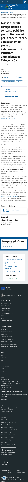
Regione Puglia (5, 1)
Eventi (2, 371)
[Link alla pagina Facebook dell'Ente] (2, 462)
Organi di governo (5, 311)
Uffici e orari (4, 397)
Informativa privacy (6, 440)
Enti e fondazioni (5, 308)
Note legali (4, 442)
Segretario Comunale (6, 321)
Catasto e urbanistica (6, 337)
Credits (9, 472)
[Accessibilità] (4, 478)
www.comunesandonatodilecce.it (9, 196)
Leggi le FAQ (4, 449)
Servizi (18, 470)
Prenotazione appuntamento (8, 452)
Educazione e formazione (7, 339)
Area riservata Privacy (6, 432)
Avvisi (11, 12)
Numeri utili (4, 399)
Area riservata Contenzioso (8, 435)
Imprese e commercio (6, 342)
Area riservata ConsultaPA (7, 437)
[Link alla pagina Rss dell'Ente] (7, 462)
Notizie (3, 355)
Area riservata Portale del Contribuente (11, 430)
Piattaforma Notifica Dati (7, 425)
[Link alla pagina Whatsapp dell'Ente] (5, 462)
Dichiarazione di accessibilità (8, 445)
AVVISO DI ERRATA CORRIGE (8, 118)
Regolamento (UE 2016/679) (8, 422)
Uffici (2, 318)
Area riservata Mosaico (7, 427)
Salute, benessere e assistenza (9, 344)
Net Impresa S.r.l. (17, 477)
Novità (6, 12)
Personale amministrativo (7, 313)
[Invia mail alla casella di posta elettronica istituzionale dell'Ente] (12, 391)
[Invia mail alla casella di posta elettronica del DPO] (11, 408)
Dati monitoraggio (5, 470)
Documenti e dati (5, 306)
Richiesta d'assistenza (6, 454)
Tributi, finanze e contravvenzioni (9, 347)
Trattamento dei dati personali (8, 420)
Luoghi (2, 369)
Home (2, 12)
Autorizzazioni (4, 334)
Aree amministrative (6, 303)
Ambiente (3, 329)
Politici (2, 316)
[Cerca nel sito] (23, 7)
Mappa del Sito (21, 472)
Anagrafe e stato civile (7, 332)
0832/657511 (9, 385)
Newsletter (4, 464)
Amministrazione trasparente (8, 447)
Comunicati (4, 358)
